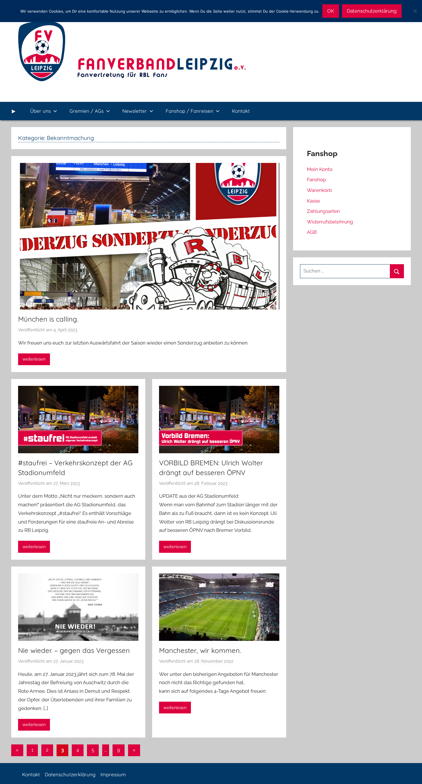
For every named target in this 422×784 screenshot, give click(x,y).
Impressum (113, 774)
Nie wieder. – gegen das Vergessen (74, 650)
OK (330, 11)
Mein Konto (319, 169)
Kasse (313, 201)
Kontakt (241, 111)
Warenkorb (319, 190)
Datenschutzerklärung (70, 774)
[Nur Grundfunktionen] (415, 11)
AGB (312, 232)
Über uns (40, 111)
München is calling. (48, 319)
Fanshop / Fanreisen (189, 111)
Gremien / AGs (86, 111)
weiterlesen (34, 359)
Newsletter (134, 111)
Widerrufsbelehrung (330, 222)
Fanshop (316, 179)
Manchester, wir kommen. (200, 650)
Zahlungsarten (323, 211)
